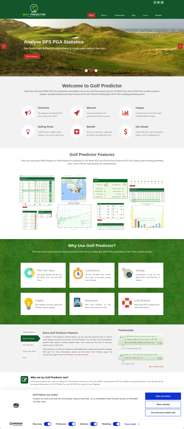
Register (158, 15)
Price (25, 358)
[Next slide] (180, 46)
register (62, 381)
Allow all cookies (163, 396)
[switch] (71, 424)
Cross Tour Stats (29, 351)
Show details (130, 424)
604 (140, 116)
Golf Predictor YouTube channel (75, 355)
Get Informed (28, 345)
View (26, 198)
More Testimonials (156, 367)
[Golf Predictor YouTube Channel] (162, 2)
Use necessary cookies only (163, 412)
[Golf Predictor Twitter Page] (158, 2)
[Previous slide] (3, 46)
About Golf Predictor (94, 352)
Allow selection (163, 404)
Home (91, 15)
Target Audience (29, 332)
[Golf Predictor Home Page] (34, 11)
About (103, 15)
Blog (133, 15)
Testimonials (120, 15)
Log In (145, 15)
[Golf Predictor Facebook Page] (154, 2)
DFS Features (32, 56)
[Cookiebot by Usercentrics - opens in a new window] (16, 424)
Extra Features (28, 338)
